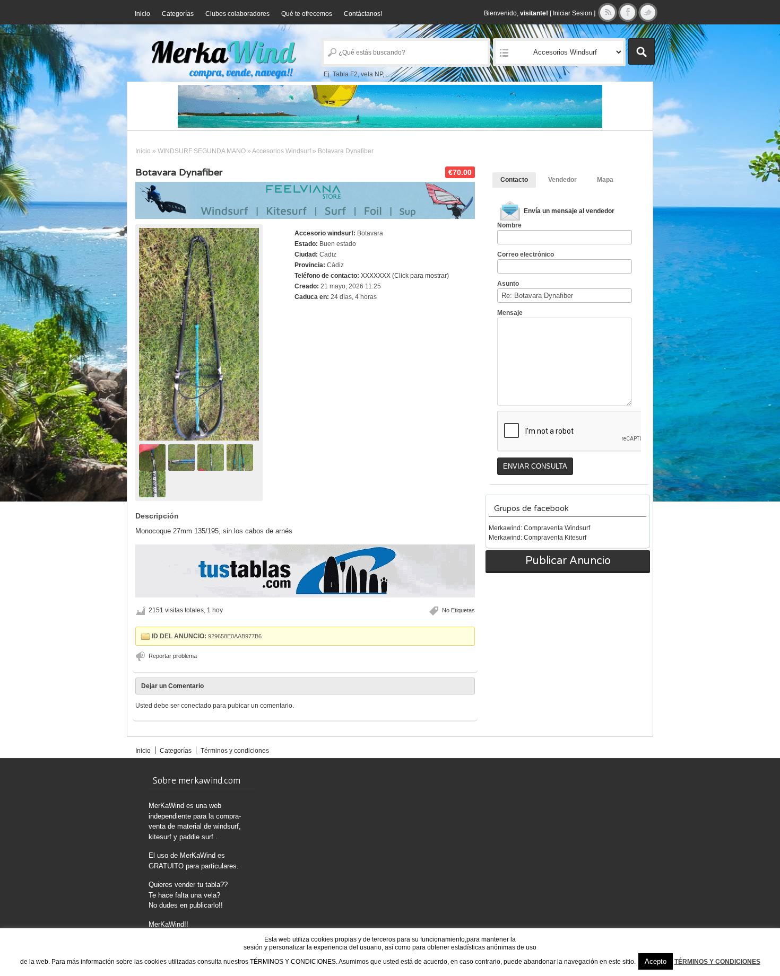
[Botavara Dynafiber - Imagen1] (153, 457)
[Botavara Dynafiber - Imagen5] (153, 483)
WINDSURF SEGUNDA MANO (202, 151)
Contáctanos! (363, 13)
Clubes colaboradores (237, 13)
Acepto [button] (655, 961)
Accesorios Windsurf (281, 151)
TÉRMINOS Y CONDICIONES (717, 962)
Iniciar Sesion (572, 13)
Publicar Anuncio (568, 561)
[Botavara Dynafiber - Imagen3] (212, 457)
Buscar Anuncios (641, 51)
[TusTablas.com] (390, 106)
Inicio (142, 13)
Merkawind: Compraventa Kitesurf (537, 537)
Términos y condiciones (235, 750)
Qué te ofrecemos (306, 13)
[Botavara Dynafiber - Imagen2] (182, 457)
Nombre (509, 225)
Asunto (508, 283)
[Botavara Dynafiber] (199, 334)
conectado (196, 705)
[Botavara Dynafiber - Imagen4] (241, 457)
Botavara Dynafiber (178, 172)
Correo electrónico (525, 254)
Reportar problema (173, 656)
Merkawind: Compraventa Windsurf (539, 528)
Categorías (178, 13)
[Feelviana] (305, 200)
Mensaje (510, 312)
